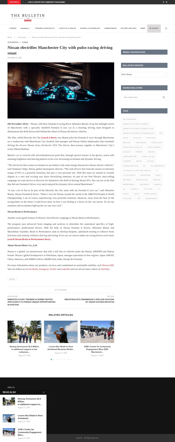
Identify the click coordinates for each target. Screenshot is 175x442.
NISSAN (12, 279)
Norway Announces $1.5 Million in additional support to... (30, 401)
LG (157, 170)
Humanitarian (110, 28)
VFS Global (127, 198)
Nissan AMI (108, 265)
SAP (124, 189)
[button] (23, 2)
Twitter (53, 269)
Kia (144, 166)
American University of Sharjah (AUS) (138, 133)
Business (25, 28)
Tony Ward (148, 189)
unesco (126, 194)
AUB (160, 133)
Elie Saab (127, 152)
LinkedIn (65, 269)
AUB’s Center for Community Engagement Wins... (29, 432)
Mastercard (145, 175)
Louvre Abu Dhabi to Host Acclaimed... (30, 416)
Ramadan (157, 180)
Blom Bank (150, 138)
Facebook (33, 269)
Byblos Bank (141, 142)
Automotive (22, 37)
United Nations (150, 194)
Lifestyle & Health (67, 28)
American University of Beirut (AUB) (138, 128)
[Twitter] (166, 2)
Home (10, 37)
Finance (13, 28)
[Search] (166, 28)
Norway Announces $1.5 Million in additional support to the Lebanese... (24, 349)
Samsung (157, 184)
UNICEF (136, 194)
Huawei (139, 161)
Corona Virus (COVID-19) (132, 147)
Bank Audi (137, 138)
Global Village (148, 156)
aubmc (125, 138)
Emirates (139, 152)
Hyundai (150, 161)
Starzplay (134, 189)
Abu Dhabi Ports (129, 119)
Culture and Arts (128, 28)
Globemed (127, 161)
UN (158, 189)
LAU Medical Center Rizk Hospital (137, 170)
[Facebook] (163, 2)
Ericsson (151, 152)
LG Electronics (129, 175)
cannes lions (156, 142)
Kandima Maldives (130, 166)
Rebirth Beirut (129, 184)
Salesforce (144, 184)
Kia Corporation (157, 166)
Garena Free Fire (130, 156)
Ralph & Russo (142, 180)
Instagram (44, 269)
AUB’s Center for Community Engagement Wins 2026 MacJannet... (58, 2)
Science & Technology (90, 28)
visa (138, 198)
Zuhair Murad (151, 198)
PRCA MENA (127, 180)
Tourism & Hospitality (45, 28)
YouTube (105, 269)
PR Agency (154, 28)
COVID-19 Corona (154, 147)
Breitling (127, 142)
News (143, 28)
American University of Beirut (136, 124)
